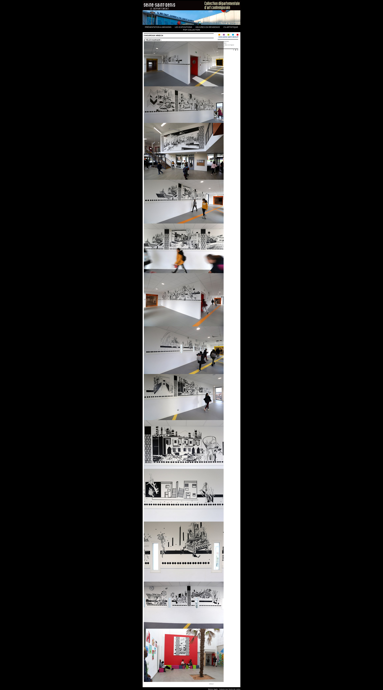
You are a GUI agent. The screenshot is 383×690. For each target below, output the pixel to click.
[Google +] (233, 49)
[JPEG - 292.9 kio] (184, 468)
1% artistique (230, 27)
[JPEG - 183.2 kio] (184, 521)
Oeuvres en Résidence (207, 27)
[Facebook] (237, 50)
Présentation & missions (158, 27)
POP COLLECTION (191, 30)
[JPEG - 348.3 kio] (184, 179)
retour (211, 684)
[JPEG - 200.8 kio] (184, 373)
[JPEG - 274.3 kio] (184, 272)
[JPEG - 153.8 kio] (184, 86)
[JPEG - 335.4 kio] (184, 681)
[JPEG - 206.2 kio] (184, 122)
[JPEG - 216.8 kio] (184, 628)
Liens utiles (222, 43)
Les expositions (183, 27)
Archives (221, 47)
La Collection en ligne (226, 45)
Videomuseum (223, 41)
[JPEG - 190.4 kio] (184, 223)
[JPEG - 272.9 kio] (184, 581)
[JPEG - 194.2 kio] (184, 326)
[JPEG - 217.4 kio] (184, 419)
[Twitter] (235, 50)
